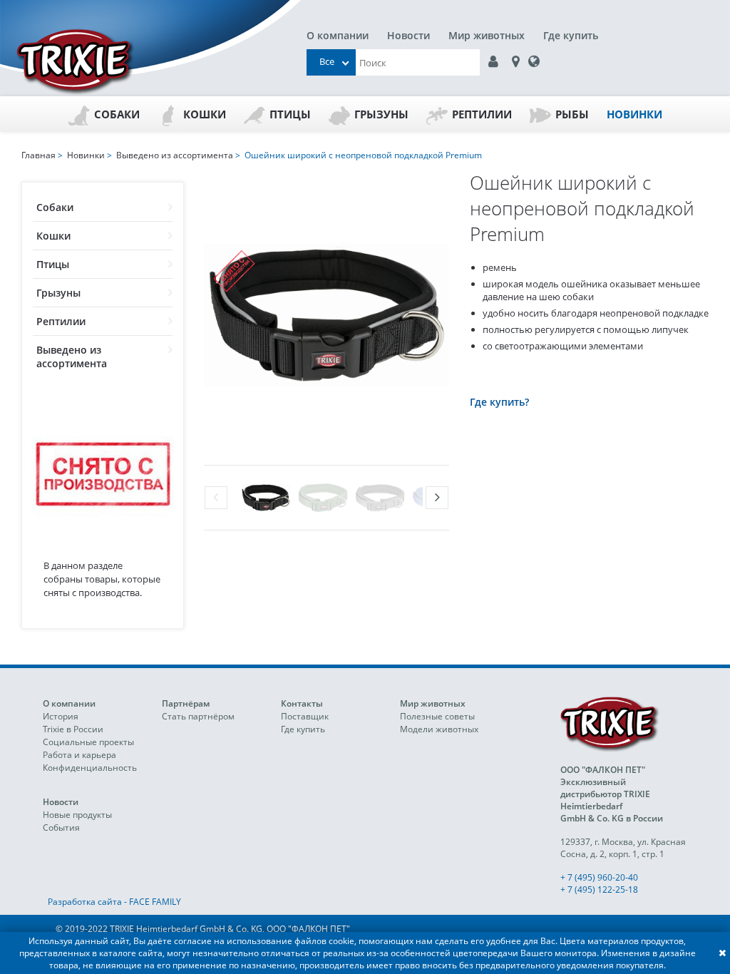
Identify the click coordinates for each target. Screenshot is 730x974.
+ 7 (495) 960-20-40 (599, 877)
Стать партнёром (198, 716)
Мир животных (486, 35)
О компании (338, 35)
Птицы (290, 114)
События (61, 827)
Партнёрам (186, 703)
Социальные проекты (88, 742)
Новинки (634, 114)
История (60, 716)
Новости (408, 35)
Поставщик (305, 716)
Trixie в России (73, 729)
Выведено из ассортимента (71, 356)
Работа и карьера (79, 755)
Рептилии (482, 114)
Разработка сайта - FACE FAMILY (114, 902)
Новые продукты (77, 815)
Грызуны (381, 114)
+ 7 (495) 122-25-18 (599, 889)
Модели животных (439, 729)
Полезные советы (437, 716)
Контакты (302, 703)
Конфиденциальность (90, 768)
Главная (38, 155)
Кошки (204, 114)
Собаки (117, 114)
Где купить (570, 35)
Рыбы (572, 114)
